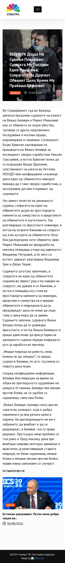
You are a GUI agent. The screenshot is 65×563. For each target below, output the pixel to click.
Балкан (15, 93)
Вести (10, 505)
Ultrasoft (39, 558)
